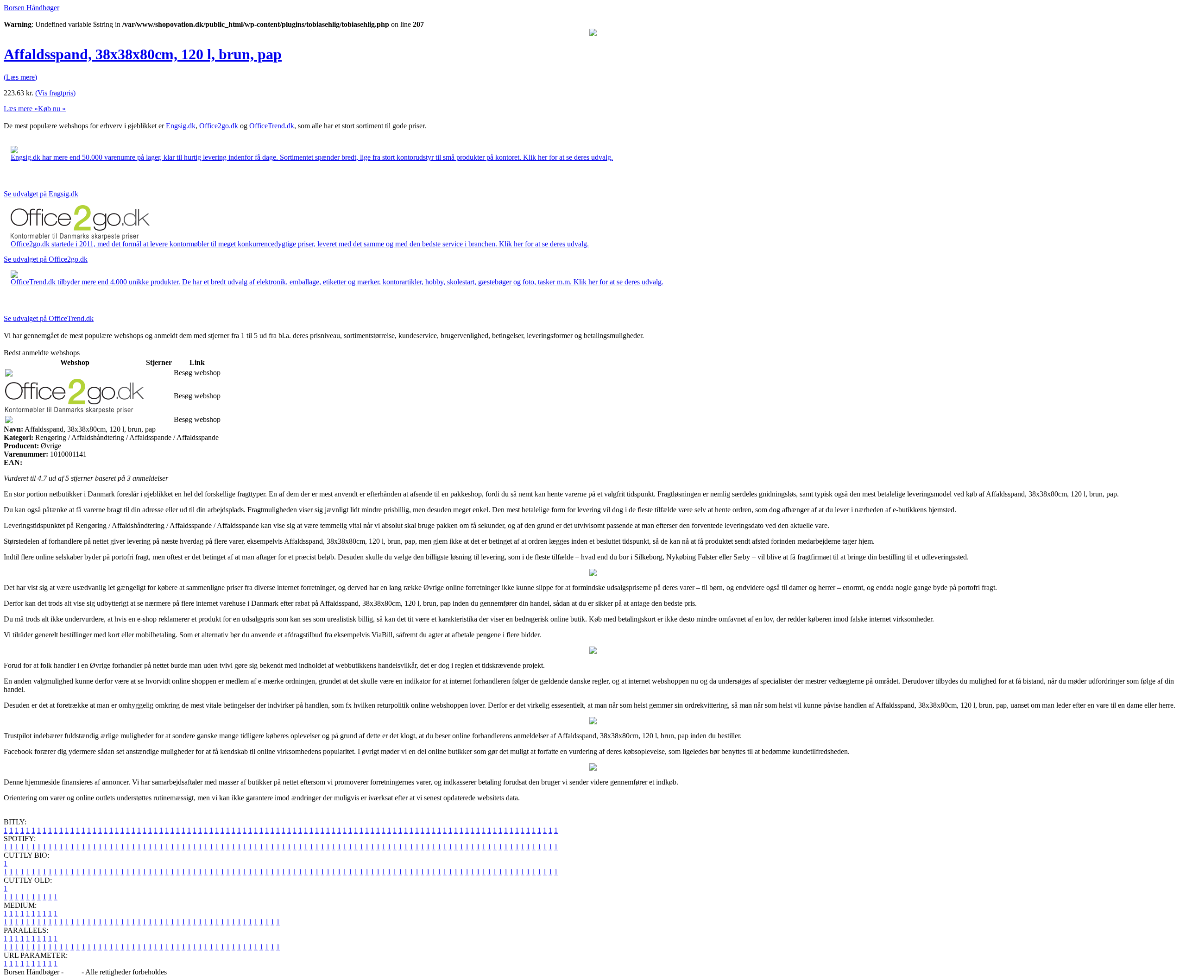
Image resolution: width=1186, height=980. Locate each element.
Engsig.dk (181, 126)
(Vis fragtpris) (55, 93)
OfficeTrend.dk (271, 126)
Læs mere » (21, 109)
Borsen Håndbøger (31, 8)
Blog (72, 972)
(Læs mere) (20, 77)
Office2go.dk (218, 126)
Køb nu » (52, 109)
